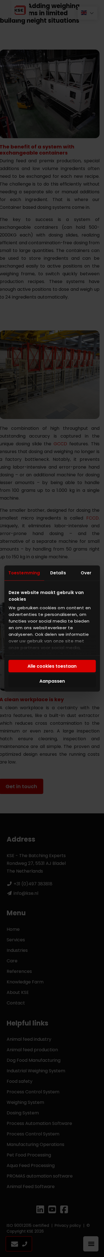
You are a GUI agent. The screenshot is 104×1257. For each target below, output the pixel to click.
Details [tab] (58, 572)
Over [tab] (86, 572)
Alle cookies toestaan (52, 666)
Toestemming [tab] (24, 572)
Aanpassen (52, 681)
